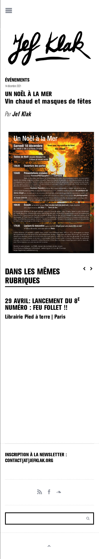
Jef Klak (21, 114)
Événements (17, 80)
